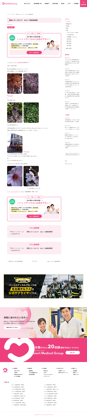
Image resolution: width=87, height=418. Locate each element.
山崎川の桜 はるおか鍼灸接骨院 (15, 261)
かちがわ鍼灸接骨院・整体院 (18, 387)
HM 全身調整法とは (33, 372)
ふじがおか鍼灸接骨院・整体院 (51, 393)
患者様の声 (68, 23)
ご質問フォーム (61, 370)
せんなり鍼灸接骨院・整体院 (50, 402)
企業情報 (75, 370)
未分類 (67, 26)
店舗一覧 (46, 370)
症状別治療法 (32, 374)
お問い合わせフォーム (63, 372)
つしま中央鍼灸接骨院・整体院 (18, 389)
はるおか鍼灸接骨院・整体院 (18, 398)
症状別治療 (55, 3)
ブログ (69, 3)
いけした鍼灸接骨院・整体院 (50, 395)
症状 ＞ (68, 30)
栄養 (67, 28)
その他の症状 (70, 34)
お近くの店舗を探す (34, 52)
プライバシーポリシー (48, 374)
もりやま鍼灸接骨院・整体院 (50, 391)
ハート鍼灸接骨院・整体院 (17, 393)
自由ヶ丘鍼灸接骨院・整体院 (50, 398)
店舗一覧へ (72, 352)
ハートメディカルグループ (13, 191)
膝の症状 (69, 43)
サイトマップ (46, 376)
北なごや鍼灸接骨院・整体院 (50, 387)
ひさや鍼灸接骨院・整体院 (17, 400)
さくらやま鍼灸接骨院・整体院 (18, 391)
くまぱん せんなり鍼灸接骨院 (53, 261)
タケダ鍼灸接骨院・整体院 (50, 404)
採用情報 (76, 3)
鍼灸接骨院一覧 (37, 3)
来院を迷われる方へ (18, 374)
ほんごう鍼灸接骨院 (18, 62)
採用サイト (75, 372)
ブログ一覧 (34, 261)
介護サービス (76, 374)
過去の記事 (10, 27)
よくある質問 (17, 376)
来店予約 (83, 4)
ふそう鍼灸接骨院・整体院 (50, 384)
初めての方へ (27, 3)
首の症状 (69, 45)
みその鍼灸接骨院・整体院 (50, 400)
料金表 (62, 3)
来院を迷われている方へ (12, 327)
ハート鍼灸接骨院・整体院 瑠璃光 (19, 404)
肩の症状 (69, 39)
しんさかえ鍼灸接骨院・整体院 (18, 402)
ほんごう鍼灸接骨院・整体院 (18, 384)
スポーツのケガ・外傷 (72, 32)
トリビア (68, 21)
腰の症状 (69, 41)
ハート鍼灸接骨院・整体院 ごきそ (51, 389)
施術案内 (47, 3)
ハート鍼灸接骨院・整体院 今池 (18, 395)
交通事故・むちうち (72, 36)
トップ (8, 14)
